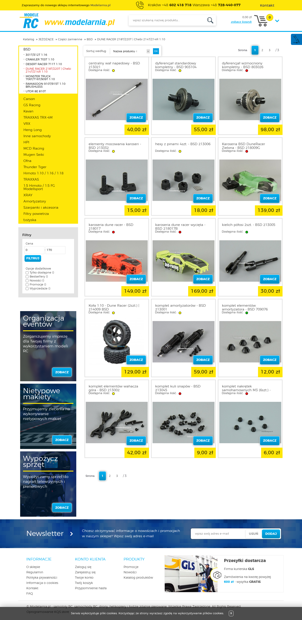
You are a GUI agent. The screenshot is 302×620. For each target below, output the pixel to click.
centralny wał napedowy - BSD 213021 (114, 65)
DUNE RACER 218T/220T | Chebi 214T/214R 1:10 (131, 39)
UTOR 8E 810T (36, 91)
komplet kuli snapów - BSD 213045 (178, 388)
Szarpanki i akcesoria (40, 207)
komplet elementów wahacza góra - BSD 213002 (113, 388)
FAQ (29, 593)
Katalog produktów (138, 577)
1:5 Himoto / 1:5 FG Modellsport (39, 187)
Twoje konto (84, 577)
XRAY (27, 195)
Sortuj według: (96, 51)
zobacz (62, 372)
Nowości (130, 572)
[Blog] (296, 42)
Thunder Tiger (34, 167)
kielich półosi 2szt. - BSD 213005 (248, 225)
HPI (26, 142)
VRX (26, 123)
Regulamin (34, 572)
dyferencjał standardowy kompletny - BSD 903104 (176, 65)
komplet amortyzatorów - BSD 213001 (180, 307)
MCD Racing (33, 148)
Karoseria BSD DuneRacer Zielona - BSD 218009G (243, 146)
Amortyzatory (34, 201)
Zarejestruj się (85, 572)
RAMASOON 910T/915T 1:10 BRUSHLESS (45, 85)
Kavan (28, 111)
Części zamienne (70, 39)
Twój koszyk (84, 583)
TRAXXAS (31, 179)
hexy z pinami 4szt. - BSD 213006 (182, 144)
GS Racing (31, 105)
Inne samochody (37, 136)
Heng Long (32, 130)
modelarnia (67, 20)
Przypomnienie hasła (91, 588)
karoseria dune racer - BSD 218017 (111, 226)
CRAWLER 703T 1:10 (40, 59)
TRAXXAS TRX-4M (38, 117)
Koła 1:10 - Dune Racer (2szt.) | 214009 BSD (114, 307)
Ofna (27, 161)
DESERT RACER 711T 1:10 (44, 64)
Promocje (131, 567)
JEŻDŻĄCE (46, 39)
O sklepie (33, 567)
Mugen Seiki (33, 154)
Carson (29, 99)
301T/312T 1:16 (36, 55)
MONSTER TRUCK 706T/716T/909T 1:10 (40, 78)
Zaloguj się (83, 567)
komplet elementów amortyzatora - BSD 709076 (245, 307)
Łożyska (29, 220)
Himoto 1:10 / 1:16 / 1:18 (43, 173)
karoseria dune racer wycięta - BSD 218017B (180, 226)
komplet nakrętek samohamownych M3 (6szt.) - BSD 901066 (246, 390)
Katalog (28, 39)
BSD (90, 39)
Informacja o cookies (42, 583)
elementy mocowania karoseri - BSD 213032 (115, 146)
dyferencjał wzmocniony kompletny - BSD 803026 (242, 65)
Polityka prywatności (41, 577)
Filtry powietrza (36, 214)
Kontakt (32, 588)
